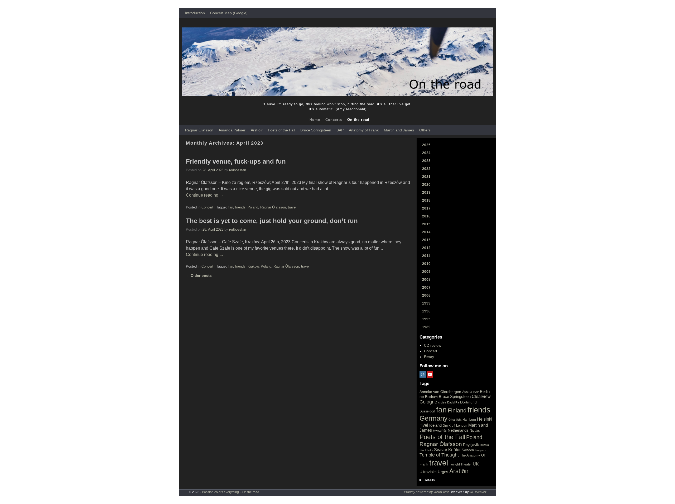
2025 (426, 145)
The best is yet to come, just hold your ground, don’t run (272, 220)
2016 (426, 216)
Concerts (333, 120)
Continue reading (205, 195)
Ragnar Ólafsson (199, 130)
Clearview (481, 396)
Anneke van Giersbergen (440, 391)
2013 (426, 240)
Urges (443, 472)
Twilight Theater (460, 464)
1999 (426, 303)
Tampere (480, 450)
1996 (426, 311)
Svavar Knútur (447, 450)
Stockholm (426, 450)
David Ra (453, 402)
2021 (426, 177)
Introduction (195, 13)
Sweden (468, 450)
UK (476, 464)
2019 (426, 192)
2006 (426, 295)
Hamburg (469, 419)
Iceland (435, 425)
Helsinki (484, 419)
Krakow (253, 266)
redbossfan (237, 170)
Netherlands (458, 430)
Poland (253, 207)
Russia (484, 444)
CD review (432, 345)
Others (425, 130)
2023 (426, 161)
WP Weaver (477, 492)
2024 (426, 153)
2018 (426, 200)
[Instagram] (423, 374)
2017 (426, 208)
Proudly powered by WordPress (426, 492)
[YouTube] (430, 374)
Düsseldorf (427, 411)
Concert (207, 207)
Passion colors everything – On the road (230, 492)
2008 (426, 280)
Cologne (428, 402)
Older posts (199, 275)
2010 (426, 264)
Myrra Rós (440, 430)
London (461, 425)
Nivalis (475, 430)
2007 (426, 287)
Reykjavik (471, 445)
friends (240, 207)
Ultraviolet (428, 472)
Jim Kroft (449, 425)
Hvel (424, 425)
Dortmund (468, 402)
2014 (426, 232)
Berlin (485, 391)
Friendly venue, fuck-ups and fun (236, 161)
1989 (426, 327)
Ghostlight (455, 419)
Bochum (431, 397)
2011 (426, 256)
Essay (429, 357)
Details (429, 480)
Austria (467, 392)
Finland (457, 410)
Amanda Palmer (232, 130)
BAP (340, 130)
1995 (426, 319)
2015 (426, 224)
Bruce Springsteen (315, 130)
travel (292, 207)
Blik (422, 396)
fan (230, 207)
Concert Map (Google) (229, 13)
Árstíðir (257, 130)
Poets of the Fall (281, 130)
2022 (426, 169)
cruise (442, 402)
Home (315, 120)
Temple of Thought (439, 455)
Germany (433, 418)
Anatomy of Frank (364, 130)
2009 (426, 272)
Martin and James (399, 130)
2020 (426, 185)
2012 (426, 248)
